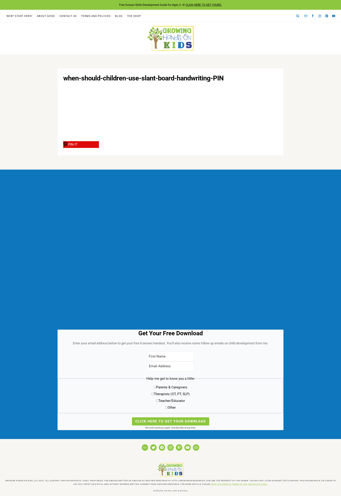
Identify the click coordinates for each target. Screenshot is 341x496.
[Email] (306, 16)
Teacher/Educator (171, 401)
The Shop (134, 16)
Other (172, 407)
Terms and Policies (96, 16)
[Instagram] (320, 16)
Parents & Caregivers (171, 387)
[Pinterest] (327, 16)
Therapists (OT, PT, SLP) (172, 394)
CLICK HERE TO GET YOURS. (204, 5)
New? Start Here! (20, 16)
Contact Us (68, 16)
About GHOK (46, 16)
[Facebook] (313, 16)
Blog (119, 16)
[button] (170, 394)
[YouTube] (334, 16)
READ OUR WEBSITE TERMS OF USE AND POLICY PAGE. (239, 484)
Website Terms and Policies (170, 490)
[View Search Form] (298, 16)
